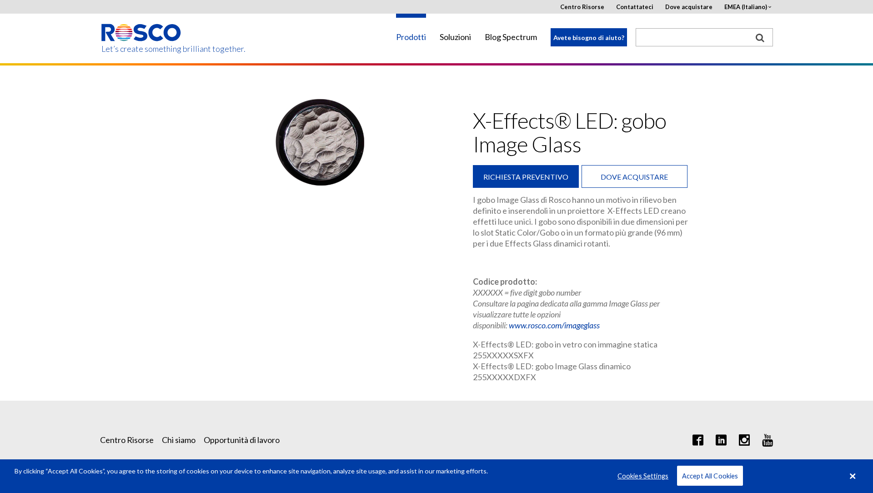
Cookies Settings (642, 476)
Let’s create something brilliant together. (141, 49)
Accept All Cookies (710, 476)
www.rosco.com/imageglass (554, 325)
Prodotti (411, 37)
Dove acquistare (688, 7)
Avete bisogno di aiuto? (588, 37)
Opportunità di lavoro (242, 440)
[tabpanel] (320, 142)
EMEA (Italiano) (745, 7)
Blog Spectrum (511, 37)
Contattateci (634, 7)
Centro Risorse (582, 7)
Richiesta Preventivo (525, 176)
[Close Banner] (852, 476)
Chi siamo (179, 440)
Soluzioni (455, 37)
